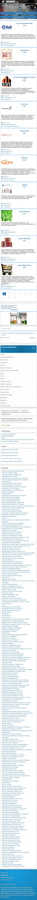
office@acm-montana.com (9, 178)
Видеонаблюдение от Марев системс (12, 539)
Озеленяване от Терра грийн (10, 739)
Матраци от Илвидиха (8, 492)
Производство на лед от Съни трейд (12, 608)
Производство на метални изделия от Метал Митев (16, 554)
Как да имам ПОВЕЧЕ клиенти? (10, 441)
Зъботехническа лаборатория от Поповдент (14, 746)
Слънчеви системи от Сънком (10, 843)
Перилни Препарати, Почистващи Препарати (11, 386)
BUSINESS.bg (4, 875)
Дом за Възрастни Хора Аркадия (11, 816)
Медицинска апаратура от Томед (11, 666)
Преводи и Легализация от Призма (12, 805)
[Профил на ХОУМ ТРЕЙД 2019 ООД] (6, 270)
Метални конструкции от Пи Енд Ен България (14, 715)
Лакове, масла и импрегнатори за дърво (9, 370)
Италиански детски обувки (9, 530)
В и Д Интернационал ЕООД (24, 23)
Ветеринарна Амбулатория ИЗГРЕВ (12, 525)
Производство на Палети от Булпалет (12, 655)
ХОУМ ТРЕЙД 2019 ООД (24, 265)
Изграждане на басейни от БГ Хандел (12, 741)
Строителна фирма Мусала (9, 675)
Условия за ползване (6, 880)
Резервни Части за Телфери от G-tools (12, 756)
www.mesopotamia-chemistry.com (11, 126)
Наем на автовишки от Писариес (11, 499)
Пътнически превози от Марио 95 (11, 647)
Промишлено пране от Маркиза (11, 777)
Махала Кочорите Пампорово (10, 626)
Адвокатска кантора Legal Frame (11, 821)
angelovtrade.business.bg (9, 260)
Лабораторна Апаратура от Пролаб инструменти (15, 659)
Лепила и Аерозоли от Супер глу (11, 610)
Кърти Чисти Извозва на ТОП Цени (11, 850)
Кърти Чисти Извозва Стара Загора (11, 859)
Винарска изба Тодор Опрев (10, 574)
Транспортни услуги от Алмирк (10, 718)
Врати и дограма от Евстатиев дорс (12, 786)
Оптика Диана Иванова (8, 796)
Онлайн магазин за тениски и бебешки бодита (15, 682)
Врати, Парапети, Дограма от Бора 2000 (13, 502)
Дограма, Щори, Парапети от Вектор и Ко (13, 551)
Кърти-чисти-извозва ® (8, 847)
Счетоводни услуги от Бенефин (10, 488)
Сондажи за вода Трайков (9, 758)
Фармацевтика (4, 397)
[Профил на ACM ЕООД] (6, 162)
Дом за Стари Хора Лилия (9, 751)
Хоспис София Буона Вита (9, 753)
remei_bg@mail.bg (7, 151)
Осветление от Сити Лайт (9, 650)
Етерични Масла (4, 359)
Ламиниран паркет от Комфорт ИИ (11, 474)
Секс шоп (4, 518)
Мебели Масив (6, 783)
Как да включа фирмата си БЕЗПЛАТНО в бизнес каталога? (17, 439)
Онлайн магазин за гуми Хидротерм (12, 561)
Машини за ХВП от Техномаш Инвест (12, 528)
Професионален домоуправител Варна (13, 621)
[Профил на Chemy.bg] (6, 189)
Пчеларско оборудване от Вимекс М (12, 690)
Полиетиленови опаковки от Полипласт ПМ (14, 809)
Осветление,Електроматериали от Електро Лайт (15, 541)
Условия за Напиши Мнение (8, 884)
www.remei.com (7, 153)
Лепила (2, 376)
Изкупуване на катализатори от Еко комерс (14, 495)
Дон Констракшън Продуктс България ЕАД (24, 78)
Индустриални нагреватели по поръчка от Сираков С (16, 702)
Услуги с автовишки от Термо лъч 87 (12, 791)
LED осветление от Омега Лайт (10, 838)
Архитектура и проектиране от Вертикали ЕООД (15, 685)
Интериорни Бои (4, 362)
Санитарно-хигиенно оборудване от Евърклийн (15, 814)
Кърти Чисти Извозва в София (10, 861)
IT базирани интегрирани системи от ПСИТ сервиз (16, 624)
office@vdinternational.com (9, 44)
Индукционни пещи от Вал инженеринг (13, 588)
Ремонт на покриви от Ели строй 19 (12, 483)
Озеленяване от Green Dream (10, 781)
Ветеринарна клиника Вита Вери (11, 542)
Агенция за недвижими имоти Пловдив (13, 471)
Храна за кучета (6, 617)
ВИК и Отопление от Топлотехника (12, 824)
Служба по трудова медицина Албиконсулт (14, 716)
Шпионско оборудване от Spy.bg (11, 840)
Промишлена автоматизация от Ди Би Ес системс (16, 537)
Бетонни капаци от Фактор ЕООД (11, 722)
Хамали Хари (5, 633)
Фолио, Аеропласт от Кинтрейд (10, 497)
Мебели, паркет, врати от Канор (11, 629)
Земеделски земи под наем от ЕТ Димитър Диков (16, 572)
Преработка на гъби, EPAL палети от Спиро (14, 817)
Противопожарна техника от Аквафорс (13, 765)
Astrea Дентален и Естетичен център (12, 563)
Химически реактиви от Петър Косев (12, 798)
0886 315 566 (6, 257)
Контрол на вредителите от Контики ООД (13, 671)
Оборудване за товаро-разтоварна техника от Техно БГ (17, 713)
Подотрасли (18, 13)
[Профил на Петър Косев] (6, 108)
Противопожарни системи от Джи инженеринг (15, 744)
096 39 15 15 (6, 176)
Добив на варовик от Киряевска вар (12, 807)
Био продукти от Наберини (9, 631)
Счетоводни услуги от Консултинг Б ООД (13, 866)
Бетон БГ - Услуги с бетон (9, 589)
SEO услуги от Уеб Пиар (8, 638)
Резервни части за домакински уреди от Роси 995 (16, 546)
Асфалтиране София (7, 863)
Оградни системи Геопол (9, 763)
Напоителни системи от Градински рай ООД (14, 830)
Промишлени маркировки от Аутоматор (13, 755)
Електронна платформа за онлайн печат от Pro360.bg (17, 749)
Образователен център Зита (10, 800)
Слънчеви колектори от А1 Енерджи (11, 458)
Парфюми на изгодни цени (9, 516)
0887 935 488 (6, 149)
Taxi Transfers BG (6, 615)
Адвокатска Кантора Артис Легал (11, 500)
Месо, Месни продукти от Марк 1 (11, 836)
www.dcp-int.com (7, 99)
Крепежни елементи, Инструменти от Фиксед (15, 478)
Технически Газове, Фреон (6, 394)
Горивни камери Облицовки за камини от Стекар (15, 601)
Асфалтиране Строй (7, 593)
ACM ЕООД (24, 158)
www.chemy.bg (6, 207)
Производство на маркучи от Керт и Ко (13, 857)
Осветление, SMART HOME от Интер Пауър (14, 661)
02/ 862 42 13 (6, 42)
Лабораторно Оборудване (6, 367)
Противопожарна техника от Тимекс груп (13, 668)
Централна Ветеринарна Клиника (11, 568)
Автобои (2, 354)
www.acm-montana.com (9, 180)
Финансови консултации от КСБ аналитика (14, 514)
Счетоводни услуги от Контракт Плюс (12, 699)
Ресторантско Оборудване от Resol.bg (12, 694)
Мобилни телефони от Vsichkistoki (11, 628)
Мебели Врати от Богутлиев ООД (11, 607)
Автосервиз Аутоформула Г (9, 803)
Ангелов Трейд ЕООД (24, 238)
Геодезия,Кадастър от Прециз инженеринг (14, 762)
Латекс (2, 373)
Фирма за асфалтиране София (10, 595)
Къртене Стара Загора (8, 849)
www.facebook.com (7, 288)
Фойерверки (3, 403)
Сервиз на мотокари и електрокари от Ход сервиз (16, 570)
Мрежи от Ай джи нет (8, 560)
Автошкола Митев (7, 662)
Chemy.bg (24, 185)
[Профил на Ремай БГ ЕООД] (6, 135)
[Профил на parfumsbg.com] (6, 54)
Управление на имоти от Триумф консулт (13, 826)
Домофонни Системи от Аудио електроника (14, 567)
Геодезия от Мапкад (7, 643)
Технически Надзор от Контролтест (12, 547)
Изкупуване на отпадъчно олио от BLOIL (13, 823)
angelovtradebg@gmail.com (10, 259)
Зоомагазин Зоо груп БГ (8, 835)
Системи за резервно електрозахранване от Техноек (17, 648)
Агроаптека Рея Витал (8, 725)
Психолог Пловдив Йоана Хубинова (12, 511)
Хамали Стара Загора (8, 854)
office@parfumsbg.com (8, 70)
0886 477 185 (6, 123)
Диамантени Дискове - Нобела (9, 452)
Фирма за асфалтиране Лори (10, 678)
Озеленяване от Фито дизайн (10, 810)
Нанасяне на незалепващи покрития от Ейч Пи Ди (16, 657)
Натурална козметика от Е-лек (10, 831)
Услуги (3, 438)
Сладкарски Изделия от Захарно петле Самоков (15, 704)
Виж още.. (32, 337)
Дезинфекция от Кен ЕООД (9, 476)
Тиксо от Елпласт (6, 784)
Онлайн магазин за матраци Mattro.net (13, 490)
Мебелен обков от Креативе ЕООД (11, 864)
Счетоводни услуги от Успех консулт (12, 819)
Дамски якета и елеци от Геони (10, 549)
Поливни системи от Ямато (9, 802)
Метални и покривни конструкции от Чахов (14, 708)
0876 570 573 (6, 284)
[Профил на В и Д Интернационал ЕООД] (6, 27)
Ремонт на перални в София (9, 473)
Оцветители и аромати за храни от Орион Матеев (16, 776)
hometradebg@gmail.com (9, 286)
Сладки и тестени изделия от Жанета (12, 856)
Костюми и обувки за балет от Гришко (12, 770)
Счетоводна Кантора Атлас (9, 769)
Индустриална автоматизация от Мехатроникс (15, 480)
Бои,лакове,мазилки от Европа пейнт (12, 789)
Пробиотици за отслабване (9, 636)
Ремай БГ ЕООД (24, 131)
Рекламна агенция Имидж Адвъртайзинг (13, 654)
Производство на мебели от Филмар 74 (13, 793)
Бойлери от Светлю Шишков (10, 742)
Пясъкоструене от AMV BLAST (10, 640)
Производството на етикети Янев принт (13, 558)
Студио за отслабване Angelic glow (12, 683)
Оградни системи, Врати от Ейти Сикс (12, 532)
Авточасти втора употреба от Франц (12, 575)
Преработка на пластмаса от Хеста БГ (12, 692)
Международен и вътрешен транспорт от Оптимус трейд (18, 506)
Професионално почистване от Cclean (12, 828)
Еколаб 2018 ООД (24, 212)
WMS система (6, 577)
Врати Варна (5, 614)
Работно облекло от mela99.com (11, 795)
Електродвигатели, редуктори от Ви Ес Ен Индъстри (16, 527)
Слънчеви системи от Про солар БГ (12, 556)
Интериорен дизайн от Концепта (11, 833)
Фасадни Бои (4, 400)
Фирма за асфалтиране (8, 596)
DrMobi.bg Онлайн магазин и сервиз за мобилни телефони (18, 553)
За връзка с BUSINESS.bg (8, 434)
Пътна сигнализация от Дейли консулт (12, 695)
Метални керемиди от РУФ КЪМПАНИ (12, 461)
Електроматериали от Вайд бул (10, 689)
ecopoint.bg (6, 234)
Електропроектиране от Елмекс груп (12, 748)
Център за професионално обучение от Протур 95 (16, 727)
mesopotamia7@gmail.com (9, 124)
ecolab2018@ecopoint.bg (9, 232)
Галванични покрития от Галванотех (12, 734)
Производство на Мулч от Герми (11, 509)
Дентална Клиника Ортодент (10, 584)
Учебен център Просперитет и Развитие (13, 504)
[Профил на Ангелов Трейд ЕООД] (6, 243)
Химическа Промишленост (9, 347)
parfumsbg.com (24, 50)
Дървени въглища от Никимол (10, 767)
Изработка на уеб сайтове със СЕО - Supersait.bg (15, 852)
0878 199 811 (6, 230)
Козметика (3, 365)
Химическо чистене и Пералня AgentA (12, 642)
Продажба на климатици (9, 579)
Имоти (4, 605)
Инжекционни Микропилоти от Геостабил (13, 687)
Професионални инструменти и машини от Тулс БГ (16, 697)
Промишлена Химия (5, 389)
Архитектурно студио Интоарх (10, 706)
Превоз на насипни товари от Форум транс (14, 788)
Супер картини (6, 481)
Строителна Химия (5, 392)
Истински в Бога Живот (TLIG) (9, 449)
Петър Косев (24, 104)
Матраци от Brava (7, 723)
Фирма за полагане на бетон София (12, 591)
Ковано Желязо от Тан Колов (10, 673)
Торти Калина (5, 709)
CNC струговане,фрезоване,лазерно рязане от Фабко (17, 669)
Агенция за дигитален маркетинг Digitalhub (14, 600)
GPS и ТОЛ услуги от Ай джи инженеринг (13, 772)
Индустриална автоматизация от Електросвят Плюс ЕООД (18, 544)
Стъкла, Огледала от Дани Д (9, 701)
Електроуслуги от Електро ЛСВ (10, 652)
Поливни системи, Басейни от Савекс (12, 535)
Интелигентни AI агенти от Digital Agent (13, 507)
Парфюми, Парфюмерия (6, 384)
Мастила (2, 378)
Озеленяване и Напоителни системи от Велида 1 (16, 680)
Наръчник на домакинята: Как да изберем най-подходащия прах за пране (18, 334)
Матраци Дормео (7, 494)
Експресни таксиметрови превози (11, 645)
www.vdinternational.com (9, 45)
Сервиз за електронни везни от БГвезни (13, 523)
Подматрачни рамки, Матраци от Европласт (14, 487)
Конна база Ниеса (7, 779)
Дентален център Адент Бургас (10, 676)
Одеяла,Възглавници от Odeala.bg (11, 534)
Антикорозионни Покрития (7, 357)
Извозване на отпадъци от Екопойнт (12, 729)
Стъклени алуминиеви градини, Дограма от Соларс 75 (17, 565)
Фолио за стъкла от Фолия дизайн (11, 842)
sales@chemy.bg (7, 205)
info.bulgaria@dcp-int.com (9, 97)
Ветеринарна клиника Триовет (10, 812)
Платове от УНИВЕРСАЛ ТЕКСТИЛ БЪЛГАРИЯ (14, 635)
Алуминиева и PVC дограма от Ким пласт (13, 774)
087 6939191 (6, 69)
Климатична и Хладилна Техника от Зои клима (15, 513)
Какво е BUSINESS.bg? (7, 436)
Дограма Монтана (7, 612)
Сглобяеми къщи (6, 603)
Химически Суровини (5, 405)
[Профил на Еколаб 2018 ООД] (6, 216)
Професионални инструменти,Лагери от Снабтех (15, 619)
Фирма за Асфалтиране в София (11, 845)
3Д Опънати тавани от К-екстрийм (11, 485)
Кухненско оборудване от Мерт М (11, 586)
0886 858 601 (6, 203)
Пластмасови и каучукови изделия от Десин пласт (16, 711)
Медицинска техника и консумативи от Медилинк (16, 760)
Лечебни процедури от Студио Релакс (12, 664)
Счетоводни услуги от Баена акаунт (12, 598)
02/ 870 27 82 (6, 96)
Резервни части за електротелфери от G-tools (15, 622)
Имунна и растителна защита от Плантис (13, 720)
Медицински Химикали (6, 381)
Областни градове (18, 17)
